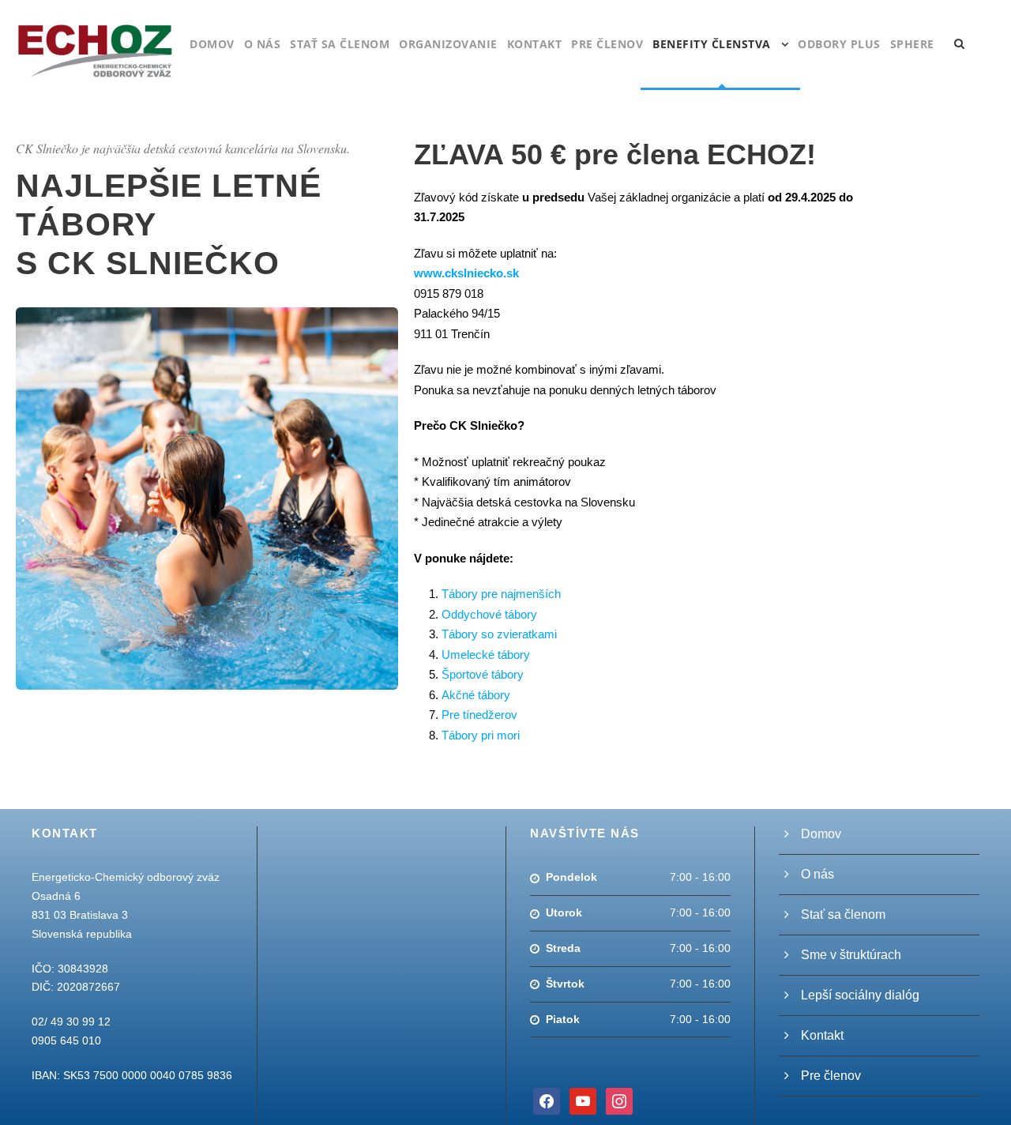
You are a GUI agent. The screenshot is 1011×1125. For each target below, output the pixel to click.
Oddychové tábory (489, 614)
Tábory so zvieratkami (499, 634)
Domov (212, 43)
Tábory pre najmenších (501, 593)
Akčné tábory (476, 695)
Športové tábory (483, 674)
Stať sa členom (339, 43)
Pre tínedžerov (479, 714)
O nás (262, 43)
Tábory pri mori (481, 735)
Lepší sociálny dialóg (860, 995)
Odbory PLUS (839, 43)
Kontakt (534, 43)
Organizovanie (448, 43)
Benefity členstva (711, 43)
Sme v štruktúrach (851, 954)
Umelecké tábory (486, 654)
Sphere (912, 43)
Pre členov (607, 43)
